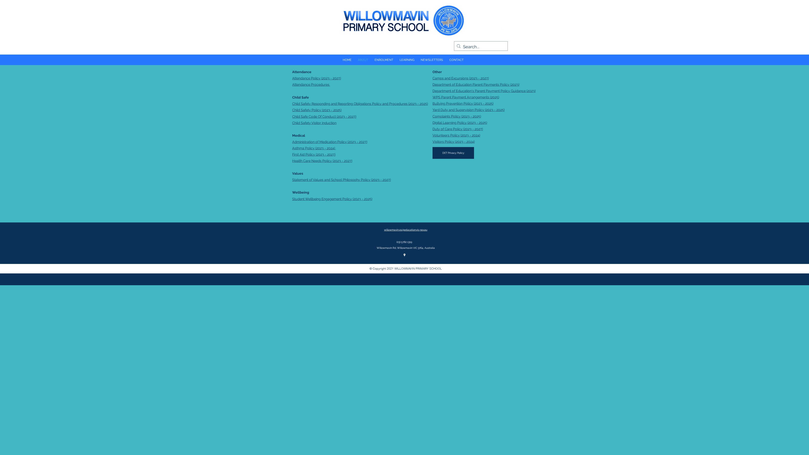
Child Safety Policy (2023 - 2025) (317, 110)
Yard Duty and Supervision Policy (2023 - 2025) (469, 110)
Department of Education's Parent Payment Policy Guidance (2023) (484, 91)
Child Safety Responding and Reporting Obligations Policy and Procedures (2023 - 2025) (360, 104)
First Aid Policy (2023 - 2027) (313, 155)
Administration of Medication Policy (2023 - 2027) (329, 142)
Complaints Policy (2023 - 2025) (457, 116)
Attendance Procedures (311, 85)
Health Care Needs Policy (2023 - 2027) (322, 161)
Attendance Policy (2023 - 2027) (316, 78)
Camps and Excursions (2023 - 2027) (461, 78)
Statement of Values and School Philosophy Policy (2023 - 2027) (341, 180)
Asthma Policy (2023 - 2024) (314, 148)
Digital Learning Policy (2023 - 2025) (460, 123)
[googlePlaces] (501, 28)
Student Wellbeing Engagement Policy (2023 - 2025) (332, 199)
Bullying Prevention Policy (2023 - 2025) (463, 104)
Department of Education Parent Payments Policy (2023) (476, 85)
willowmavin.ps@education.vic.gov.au (405, 229)
